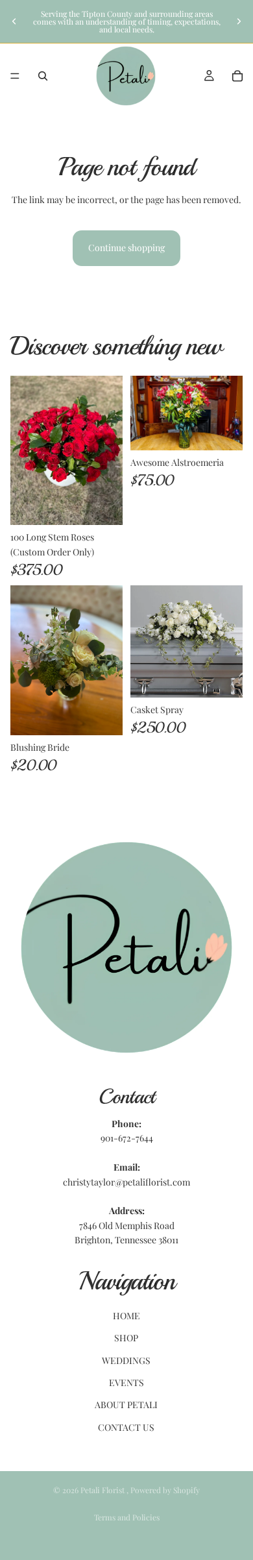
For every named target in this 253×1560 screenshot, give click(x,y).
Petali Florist (103, 1490)
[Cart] (237, 76)
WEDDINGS (126, 1360)
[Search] (43, 76)
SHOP (126, 1338)
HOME (126, 1316)
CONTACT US (126, 1427)
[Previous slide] (14, 21)
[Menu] (15, 76)
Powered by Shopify (165, 1490)
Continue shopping (126, 247)
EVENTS (126, 1382)
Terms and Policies (127, 1517)
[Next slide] (238, 21)
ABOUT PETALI (126, 1404)
